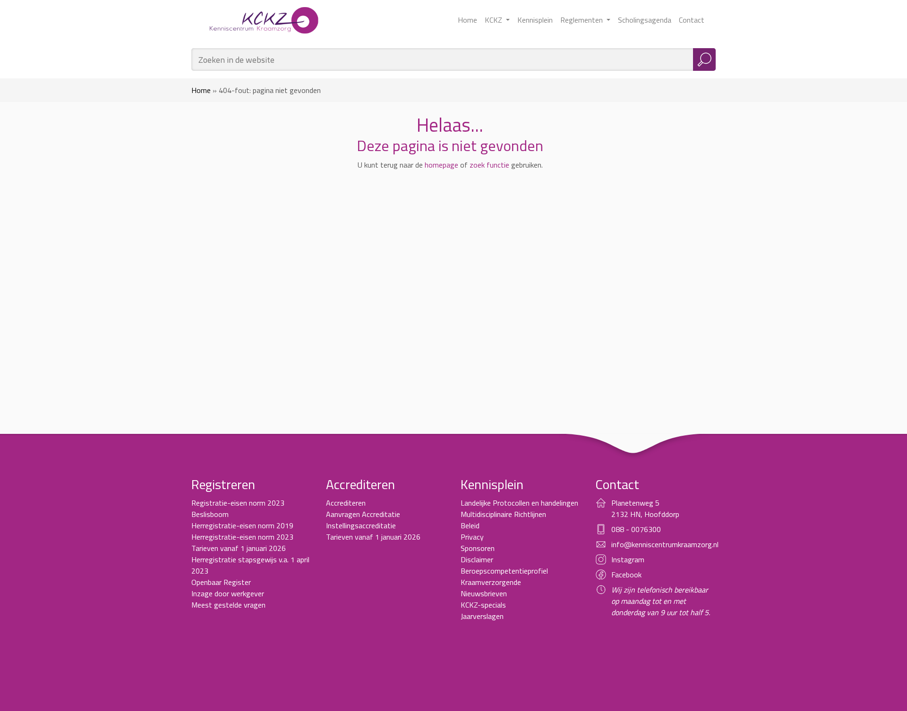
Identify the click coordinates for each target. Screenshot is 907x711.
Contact (691, 19)
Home (467, 19)
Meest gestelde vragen (228, 604)
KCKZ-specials (483, 604)
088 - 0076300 (636, 529)
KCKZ (494, 19)
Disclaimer (477, 559)
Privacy (472, 536)
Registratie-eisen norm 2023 (237, 502)
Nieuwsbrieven (484, 593)
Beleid (470, 525)
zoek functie (489, 164)
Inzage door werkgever (227, 593)
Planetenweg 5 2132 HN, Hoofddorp (645, 508)
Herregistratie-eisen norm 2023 (242, 536)
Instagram (627, 559)
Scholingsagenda (644, 19)
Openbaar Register (221, 582)
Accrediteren (346, 502)
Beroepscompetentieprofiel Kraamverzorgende (504, 576)
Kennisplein (535, 19)
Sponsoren (478, 548)
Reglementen (582, 19)
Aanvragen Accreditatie (363, 514)
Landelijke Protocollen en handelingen (519, 502)
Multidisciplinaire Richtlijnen (503, 514)
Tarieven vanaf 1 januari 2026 (238, 548)
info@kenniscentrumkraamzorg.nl (665, 544)
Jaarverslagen (482, 616)
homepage (441, 164)
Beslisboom (210, 514)
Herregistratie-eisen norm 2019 (242, 525)
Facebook (626, 574)
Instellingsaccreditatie (361, 525)
